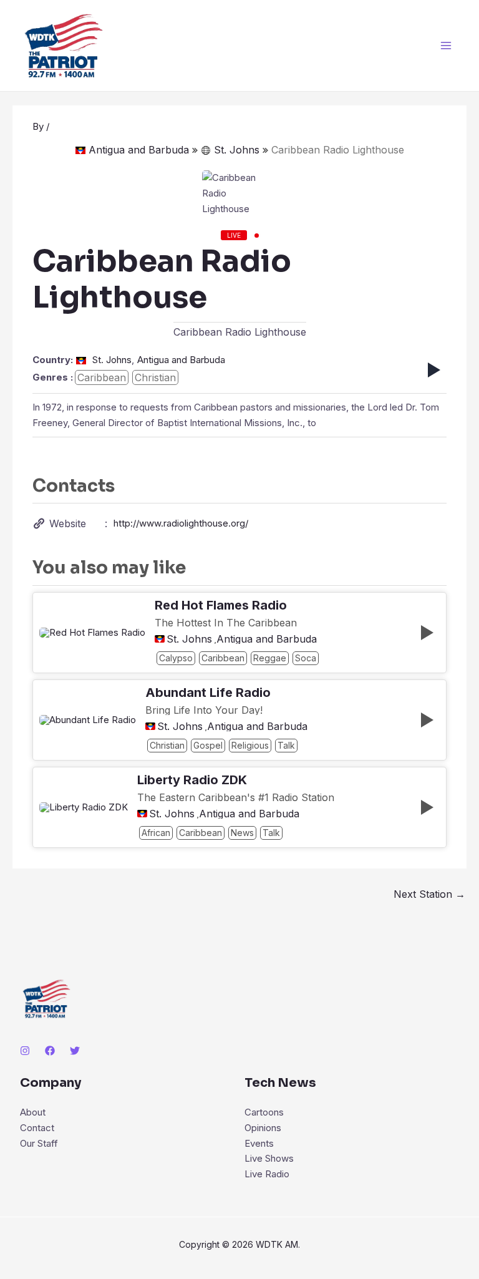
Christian (155, 377)
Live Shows (269, 1158)
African (156, 832)
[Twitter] (75, 1051)
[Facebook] (50, 1051)
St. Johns (236, 149)
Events (259, 1143)
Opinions (262, 1128)
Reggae (269, 658)
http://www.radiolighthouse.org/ (181, 523)
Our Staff (39, 1143)
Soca (305, 658)
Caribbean (101, 377)
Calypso (176, 658)
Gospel (208, 745)
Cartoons (264, 1112)
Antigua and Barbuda (139, 149)
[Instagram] (25, 1051)
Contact (37, 1128)
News (242, 832)
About (33, 1112)
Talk (286, 745)
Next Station (429, 894)
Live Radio (266, 1174)
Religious (250, 745)
